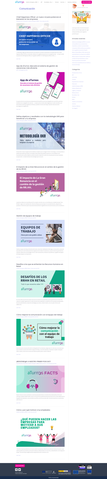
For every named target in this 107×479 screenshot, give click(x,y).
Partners (57, 2)
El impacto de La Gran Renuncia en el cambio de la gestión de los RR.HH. (40, 168)
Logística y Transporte (76, 90)
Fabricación (74, 84)
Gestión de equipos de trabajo (28, 216)
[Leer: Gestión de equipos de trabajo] (40, 233)
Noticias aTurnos (42, 363)
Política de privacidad (53, 477)
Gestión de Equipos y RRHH (31, 2)
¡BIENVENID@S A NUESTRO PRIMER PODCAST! (33, 361)
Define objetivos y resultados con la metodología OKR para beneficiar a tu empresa (40, 117)
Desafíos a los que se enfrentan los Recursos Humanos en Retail (39, 265)
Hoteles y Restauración (76, 88)
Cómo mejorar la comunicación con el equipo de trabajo (39, 315)
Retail (29, 268)
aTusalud (74, 79)
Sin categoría (74, 108)
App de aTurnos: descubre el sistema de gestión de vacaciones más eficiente (37, 67)
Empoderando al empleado (22, 21)
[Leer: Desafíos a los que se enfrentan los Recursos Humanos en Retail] (40, 283)
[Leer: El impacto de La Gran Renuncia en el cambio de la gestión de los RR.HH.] (40, 186)
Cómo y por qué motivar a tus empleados (33, 410)
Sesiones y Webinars (72, 2)
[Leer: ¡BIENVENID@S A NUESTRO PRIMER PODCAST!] (40, 379)
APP (41, 2)
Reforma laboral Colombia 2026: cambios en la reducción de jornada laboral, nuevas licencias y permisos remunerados (81, 58)
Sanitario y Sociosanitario (77, 101)
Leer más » (18, 59)
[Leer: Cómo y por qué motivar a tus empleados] (40, 430)
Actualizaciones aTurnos (77, 72)
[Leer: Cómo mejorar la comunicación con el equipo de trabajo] (40, 332)
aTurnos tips (74, 77)
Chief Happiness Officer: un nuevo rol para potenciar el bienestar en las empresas (38, 18)
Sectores (62, 2)
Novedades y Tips (48, 2)
